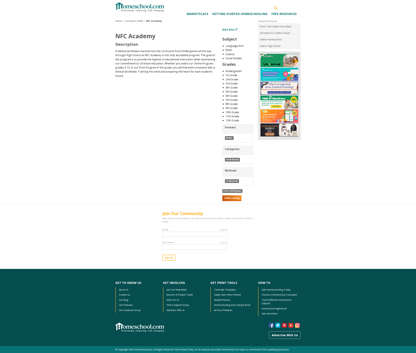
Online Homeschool (270, 39)
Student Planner (222, 299)
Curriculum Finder (134, 20)
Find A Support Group (178, 304)
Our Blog (123, 299)
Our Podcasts (126, 304)
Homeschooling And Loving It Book (232, 304)
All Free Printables (223, 310)
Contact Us (124, 294)
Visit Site (228, 29)
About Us (123, 289)
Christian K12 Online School (275, 32)
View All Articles (270, 313)
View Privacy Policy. (184, 349)
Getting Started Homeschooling (239, 14)
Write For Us (173, 299)
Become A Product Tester (180, 294)
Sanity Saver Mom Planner (227, 294)
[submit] (276, 7)
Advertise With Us (176, 310)
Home (118, 20)
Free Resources (284, 14)
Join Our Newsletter (177, 289)
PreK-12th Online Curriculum (275, 26)
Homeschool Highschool (274, 308)
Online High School (270, 46)
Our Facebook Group (130, 310)
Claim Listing (232, 197)
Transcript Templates (225, 289)
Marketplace (197, 14)
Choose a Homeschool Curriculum (279, 294)
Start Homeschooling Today (276, 289)
